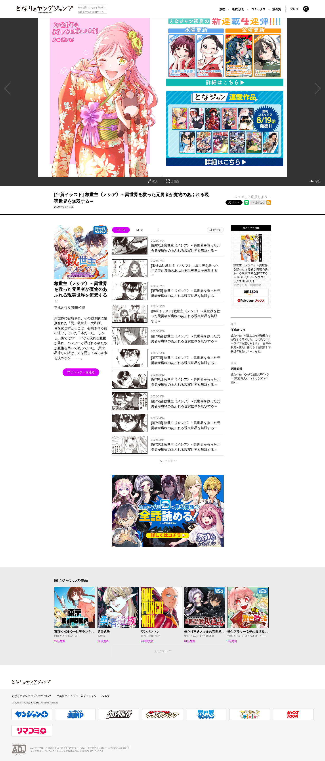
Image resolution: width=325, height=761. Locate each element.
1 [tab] (158, 230)
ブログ (294, 9)
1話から (217, 230)
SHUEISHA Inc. (32, 702)
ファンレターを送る (81, 372)
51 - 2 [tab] (139, 230)
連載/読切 (238, 9)
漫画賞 (276, 9)
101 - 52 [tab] (121, 230)
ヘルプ (105, 696)
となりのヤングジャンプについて (32, 696)
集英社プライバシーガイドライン (76, 696)
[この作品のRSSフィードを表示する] (268, 202)
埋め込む (259, 202)
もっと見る (166, 460)
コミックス (258, 9)
